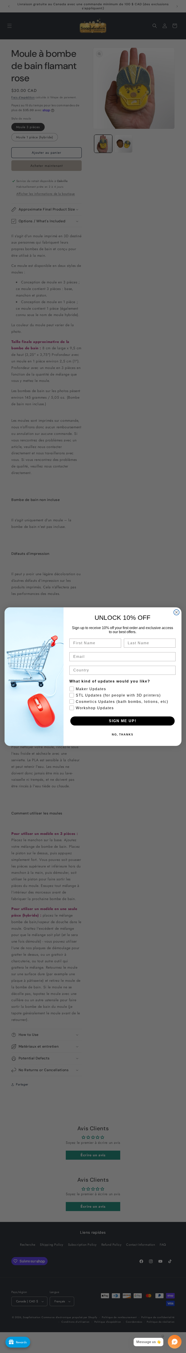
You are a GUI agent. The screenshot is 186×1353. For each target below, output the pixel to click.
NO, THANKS (122, 734)
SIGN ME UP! (122, 721)
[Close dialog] (176, 612)
